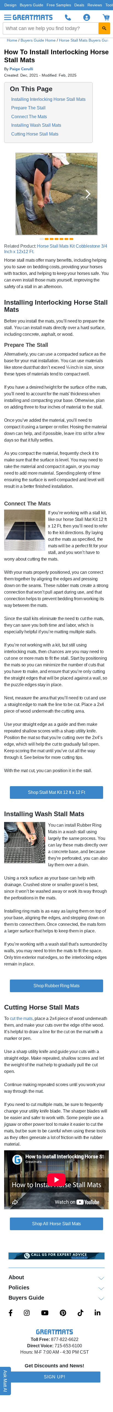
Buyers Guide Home (39, 40)
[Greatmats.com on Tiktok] (80, 1313)
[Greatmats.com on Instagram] (27, 1313)
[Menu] (8, 17)
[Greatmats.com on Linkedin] (97, 1313)
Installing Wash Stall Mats (36, 125)
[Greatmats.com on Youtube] (45, 1313)
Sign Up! (54, 1377)
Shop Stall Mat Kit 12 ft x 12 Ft (56, 792)
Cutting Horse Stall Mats (34, 134)
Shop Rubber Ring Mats (56, 985)
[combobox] (56, 28)
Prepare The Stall (28, 108)
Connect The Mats (29, 116)
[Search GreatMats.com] (104, 28)
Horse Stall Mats (65, 1223)
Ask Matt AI (5, 1381)
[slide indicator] (42, 239)
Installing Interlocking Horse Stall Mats (48, 99)
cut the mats (21, 1018)
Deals (79, 5)
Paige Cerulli (21, 69)
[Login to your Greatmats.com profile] (86, 17)
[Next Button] (88, 194)
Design (10, 5)
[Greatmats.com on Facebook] (11, 1313)
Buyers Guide (31, 5)
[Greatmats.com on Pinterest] (63, 1313)
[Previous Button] (25, 194)
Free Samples (59, 5)
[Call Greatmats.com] (68, 17)
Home (12, 40)
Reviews (94, 5)
